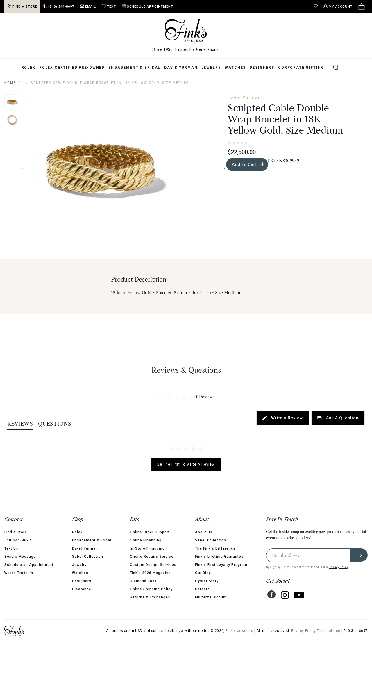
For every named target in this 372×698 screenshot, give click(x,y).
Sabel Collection (87, 557)
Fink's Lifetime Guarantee (219, 557)
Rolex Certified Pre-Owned (72, 67)
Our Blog (203, 573)
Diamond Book (143, 581)
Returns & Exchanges (150, 597)
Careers (202, 589)
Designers (262, 67)
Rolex (28, 67)
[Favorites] (317, 6)
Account (341, 6)
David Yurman (180, 67)
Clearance (81, 589)
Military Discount (211, 597)
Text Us (11, 548)
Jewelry (211, 67)
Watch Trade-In (18, 573)
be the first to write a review (186, 464)
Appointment (150, 6)
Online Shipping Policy (151, 589)
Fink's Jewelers (239, 631)
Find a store (24, 6)
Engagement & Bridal (134, 67)
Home (10, 83)
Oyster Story (207, 581)
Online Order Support (150, 532)
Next (223, 168)
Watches (235, 67)
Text (111, 6)
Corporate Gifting (301, 67)
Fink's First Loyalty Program (221, 565)
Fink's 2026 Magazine (150, 573)
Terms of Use (328, 631)
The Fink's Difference (215, 548)
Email (90, 6)
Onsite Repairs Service (152, 557)
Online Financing (146, 540)
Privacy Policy (338, 567)
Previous (24, 168)
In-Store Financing (147, 548)
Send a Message (20, 557)
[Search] (332, 67)
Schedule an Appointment (28, 565)
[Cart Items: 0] (361, 6)
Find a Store (15, 532)
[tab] (282, 418)
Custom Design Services (153, 565)
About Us (203, 532)
